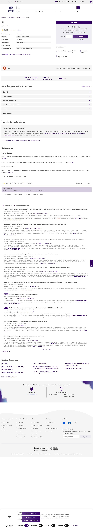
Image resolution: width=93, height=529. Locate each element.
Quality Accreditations (17, 454)
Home (3, 17)
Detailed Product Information (31, 78)
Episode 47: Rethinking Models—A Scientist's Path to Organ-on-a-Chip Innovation (45, 372)
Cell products (20, 425)
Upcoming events (51, 422)
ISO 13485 (38, 454)
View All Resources (8, 377)
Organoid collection (7, 369)
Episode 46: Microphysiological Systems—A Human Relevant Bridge (77, 364)
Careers (3, 2)
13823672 (10, 172)
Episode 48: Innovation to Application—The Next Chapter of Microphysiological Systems (45, 367)
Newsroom (49, 425)
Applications (19, 12)
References (62, 78)
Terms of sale (34, 428)
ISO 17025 (47, 454)
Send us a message (31, 395)
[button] (78, 7)
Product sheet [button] (62, 51)
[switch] (41, 525)
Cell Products (28, 12)
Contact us (49, 431)
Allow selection (30, 517)
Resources (68, 12)
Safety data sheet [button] (84, 51)
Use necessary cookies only (30, 520)
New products (20, 422)
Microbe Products (39, 12)
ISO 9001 (30, 454)
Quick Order (83, 1)
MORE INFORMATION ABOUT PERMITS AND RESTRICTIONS (21, 141)
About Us (76, 12)
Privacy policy (35, 422)
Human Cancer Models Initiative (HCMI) (12, 366)
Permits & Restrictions (47, 78)
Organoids (4, 363)
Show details (74, 525)
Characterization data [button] (62, 57)
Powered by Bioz (6, 351)
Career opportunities (52, 428)
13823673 (71, 162)
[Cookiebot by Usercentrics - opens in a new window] (9, 526)
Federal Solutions (58, 12)
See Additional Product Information (15, 54)
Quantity (62, 36)
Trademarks (34, 434)
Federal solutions (21, 434)
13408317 (4, 158)
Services (49, 12)
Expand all (87, 86)
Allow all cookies (31, 513)
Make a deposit (20, 437)
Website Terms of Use (37, 437)
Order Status (75, 1)
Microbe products (21, 428)
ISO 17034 (57, 454)
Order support (5, 422)
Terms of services (36, 431)
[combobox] (46, 7)
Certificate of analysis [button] (73, 51)
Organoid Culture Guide (39, 363)
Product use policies (37, 425)
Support (10, 2)
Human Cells (20, 17)
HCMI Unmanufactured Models (73, 368)
